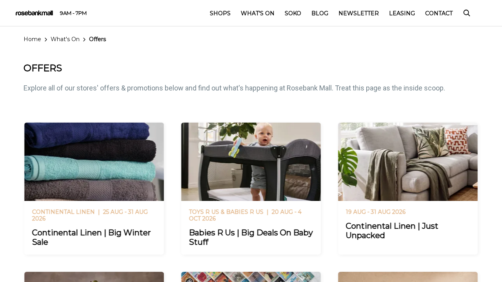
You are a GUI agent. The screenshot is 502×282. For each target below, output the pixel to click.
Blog (319, 13)
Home (32, 39)
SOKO (293, 13)
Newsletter (358, 13)
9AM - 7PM (73, 13)
